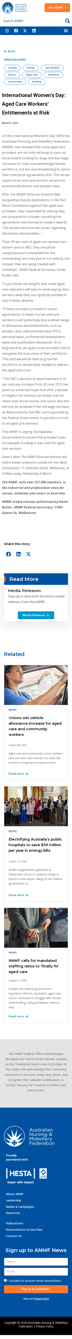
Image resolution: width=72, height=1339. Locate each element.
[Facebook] (16, 31)
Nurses (12, 74)
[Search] (67, 20)
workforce (53, 74)
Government (15, 81)
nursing (12, 68)
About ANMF (14, 1194)
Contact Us (14, 1236)
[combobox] (31, 20)
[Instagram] (7, 31)
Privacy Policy (41, 1298)
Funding (36, 81)
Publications (14, 1223)
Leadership (13, 1200)
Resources (13, 1213)
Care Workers (52, 68)
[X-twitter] (25, 31)
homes (31, 68)
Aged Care (32, 74)
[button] (65, 30)
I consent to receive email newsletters (34, 1281)
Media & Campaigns (20, 1207)
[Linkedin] (34, 31)
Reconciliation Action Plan (24, 1229)
